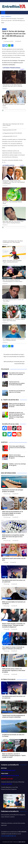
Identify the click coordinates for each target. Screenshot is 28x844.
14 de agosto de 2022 (8, 41)
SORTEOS (4, 29)
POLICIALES (5, 576)
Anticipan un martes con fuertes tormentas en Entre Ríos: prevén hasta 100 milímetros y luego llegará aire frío (17, 415)
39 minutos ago (6, 517)
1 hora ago (5, 562)
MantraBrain (22, 842)
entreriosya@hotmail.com (8, 836)
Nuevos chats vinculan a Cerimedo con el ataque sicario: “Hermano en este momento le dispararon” (13, 625)
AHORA (4, 486)
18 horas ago (6, 584)
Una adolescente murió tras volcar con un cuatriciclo (17, 373)
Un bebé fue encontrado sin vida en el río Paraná (17, 391)
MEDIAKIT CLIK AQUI (7, 778)
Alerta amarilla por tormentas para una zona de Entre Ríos (14, 362)
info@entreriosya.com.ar (8, 770)
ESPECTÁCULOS (5, 554)
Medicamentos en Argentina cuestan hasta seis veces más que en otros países (13, 536)
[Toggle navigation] (7, 12)
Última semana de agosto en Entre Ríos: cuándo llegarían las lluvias (17, 405)
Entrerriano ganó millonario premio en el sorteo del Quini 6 (17, 447)
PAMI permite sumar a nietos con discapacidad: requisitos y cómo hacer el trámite (13, 670)
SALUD (4, 531)
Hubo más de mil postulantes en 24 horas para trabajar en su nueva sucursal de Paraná (12, 513)
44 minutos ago (6, 540)
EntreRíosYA (18, 41)
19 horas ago (6, 629)
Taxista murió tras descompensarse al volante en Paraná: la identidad (17, 383)
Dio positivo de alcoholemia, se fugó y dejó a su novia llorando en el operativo (14, 355)
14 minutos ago (6, 493)
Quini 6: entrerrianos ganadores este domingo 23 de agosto (17, 456)
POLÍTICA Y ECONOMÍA (7, 598)
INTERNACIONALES (13, 554)
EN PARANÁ (5, 711)
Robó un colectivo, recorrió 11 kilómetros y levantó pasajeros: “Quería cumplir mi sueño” (14, 755)
